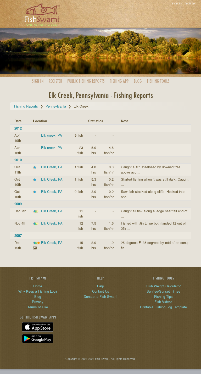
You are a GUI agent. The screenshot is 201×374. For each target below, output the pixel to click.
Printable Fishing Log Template (163, 306)
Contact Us (100, 291)
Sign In (37, 81)
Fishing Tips (163, 296)
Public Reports (85, 81)
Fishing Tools (158, 81)
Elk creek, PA (51, 135)
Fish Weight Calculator (163, 285)
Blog (138, 81)
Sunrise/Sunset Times (163, 291)
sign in (177, 3)
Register (55, 81)
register (190, 3)
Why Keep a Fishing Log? (37, 291)
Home (37, 285)
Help (100, 285)
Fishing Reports (26, 106)
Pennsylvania (56, 106)
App (119, 81)
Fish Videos (163, 301)
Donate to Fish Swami (100, 296)
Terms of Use (37, 306)
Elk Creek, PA (52, 166)
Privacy (37, 301)
